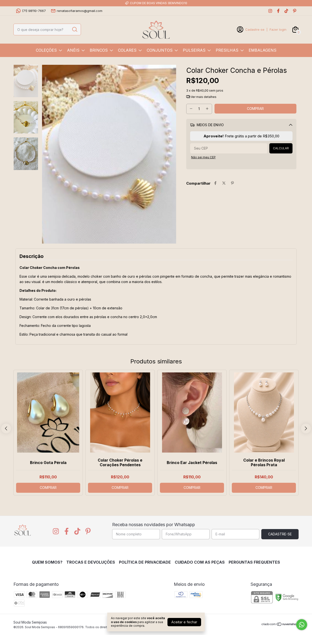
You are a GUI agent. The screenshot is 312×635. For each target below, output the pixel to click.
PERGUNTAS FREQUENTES (254, 562)
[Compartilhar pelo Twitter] (224, 183)
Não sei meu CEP (203, 157)
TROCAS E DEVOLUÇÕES (90, 562)
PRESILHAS (227, 50)
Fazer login (278, 29)
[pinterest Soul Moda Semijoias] (295, 11)
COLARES (127, 50)
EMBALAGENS (262, 50)
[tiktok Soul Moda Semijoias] (286, 11)
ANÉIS (73, 50)
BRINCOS (99, 50)
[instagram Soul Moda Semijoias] (270, 11)
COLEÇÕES (46, 50)
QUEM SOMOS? (47, 562)
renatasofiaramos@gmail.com (79, 11)
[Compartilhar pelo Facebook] (215, 183)
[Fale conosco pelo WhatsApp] (301, 624)
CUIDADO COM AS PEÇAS (200, 562)
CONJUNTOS (160, 50)
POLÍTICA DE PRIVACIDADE (145, 562)
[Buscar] (74, 29)
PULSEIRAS (194, 50)
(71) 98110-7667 (34, 11)
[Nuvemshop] (280, 625)
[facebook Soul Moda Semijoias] (278, 11)
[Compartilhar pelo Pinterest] (232, 183)
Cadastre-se (254, 29)
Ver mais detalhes (203, 97)
